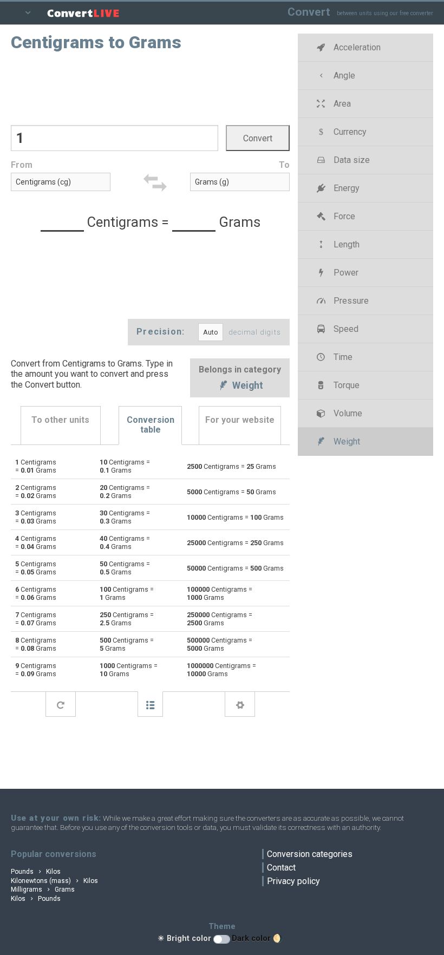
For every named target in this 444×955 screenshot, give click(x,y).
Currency (349, 132)
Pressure (350, 301)
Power (344, 272)
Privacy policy (293, 881)
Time (341, 357)
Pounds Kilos (36, 871)
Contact (281, 867)
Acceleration (356, 47)
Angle (343, 75)
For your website (240, 420)
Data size (350, 160)
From (21, 165)
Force (343, 216)
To (284, 165)
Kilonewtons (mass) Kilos (54, 881)
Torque (345, 385)
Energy (345, 188)
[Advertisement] (150, 87)
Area (341, 104)
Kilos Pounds (36, 898)
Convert (309, 11)
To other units (60, 420)
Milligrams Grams (43, 889)
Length (345, 244)
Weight (246, 386)
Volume (346, 413)
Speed (344, 329)
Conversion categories (309, 854)
